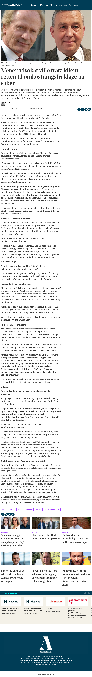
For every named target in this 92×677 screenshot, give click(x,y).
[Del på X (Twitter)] (82, 109)
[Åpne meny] (89, 4)
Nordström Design (49, 665)
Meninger (44, 4)
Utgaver (53, 4)
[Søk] (82, 5)
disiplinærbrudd (25, 510)
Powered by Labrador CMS (46, 674)
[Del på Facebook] (79, 109)
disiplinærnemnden (51, 510)
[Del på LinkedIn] (85, 109)
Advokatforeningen (32, 658)
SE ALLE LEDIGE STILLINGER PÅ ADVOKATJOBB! (46, 622)
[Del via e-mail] (89, 109)
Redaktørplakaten (47, 660)
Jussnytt (34, 4)
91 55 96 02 (60, 656)
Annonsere (73, 4)
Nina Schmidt (46, 656)
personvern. (68, 662)
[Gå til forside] (15, 5)
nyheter (37, 510)
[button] (85, 593)
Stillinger (63, 4)
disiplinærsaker (9, 510)
